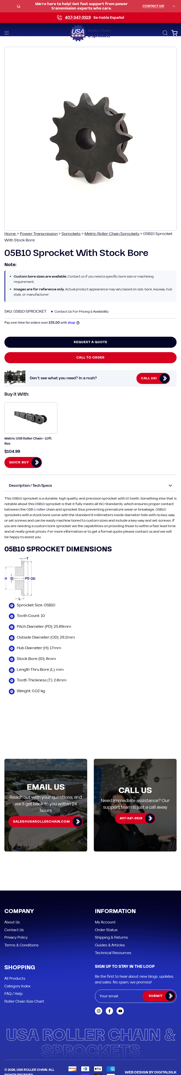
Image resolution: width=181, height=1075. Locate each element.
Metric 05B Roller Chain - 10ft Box (28, 441)
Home (10, 234)
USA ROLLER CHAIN (32, 1070)
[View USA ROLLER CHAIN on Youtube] (120, 1011)
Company (19, 911)
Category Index (17, 986)
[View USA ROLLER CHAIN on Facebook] (109, 1011)
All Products (14, 978)
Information (115, 911)
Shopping (19, 967)
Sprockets (71, 234)
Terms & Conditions (21, 945)
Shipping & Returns (111, 937)
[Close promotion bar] (174, 6)
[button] (165, 33)
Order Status (106, 929)
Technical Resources (113, 952)
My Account (105, 922)
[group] (90, 6)
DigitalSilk (165, 1072)
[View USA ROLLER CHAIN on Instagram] (98, 1011)
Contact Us (14, 929)
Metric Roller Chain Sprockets (112, 234)
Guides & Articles (110, 945)
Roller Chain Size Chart (24, 1001)
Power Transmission (39, 234)
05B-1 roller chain (40, 509)
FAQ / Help (13, 993)
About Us (12, 922)
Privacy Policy (16, 937)
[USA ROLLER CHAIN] (90, 32)
